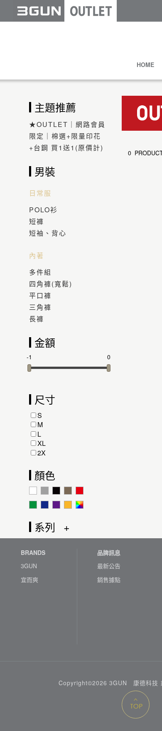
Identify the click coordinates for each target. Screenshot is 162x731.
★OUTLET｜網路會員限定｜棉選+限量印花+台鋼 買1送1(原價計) (67, 135)
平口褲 (40, 295)
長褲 (36, 318)
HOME (145, 65)
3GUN (29, 566)
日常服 (40, 193)
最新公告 (108, 566)
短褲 (36, 221)
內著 (36, 255)
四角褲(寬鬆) (50, 283)
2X (41, 452)
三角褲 (40, 307)
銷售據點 (108, 580)
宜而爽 (29, 580)
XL (41, 443)
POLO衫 (43, 209)
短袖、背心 (47, 233)
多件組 (40, 272)
